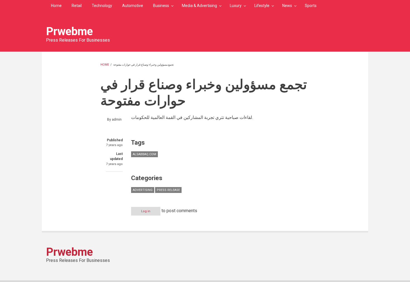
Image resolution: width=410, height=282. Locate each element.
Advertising (143, 190)
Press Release (168, 190)
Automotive (132, 5)
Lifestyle (261, 5)
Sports (311, 5)
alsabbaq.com (144, 154)
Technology (102, 5)
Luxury (236, 5)
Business (161, 5)
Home (56, 5)
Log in (145, 211)
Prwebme (69, 31)
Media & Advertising (199, 5)
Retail (77, 5)
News (287, 5)
